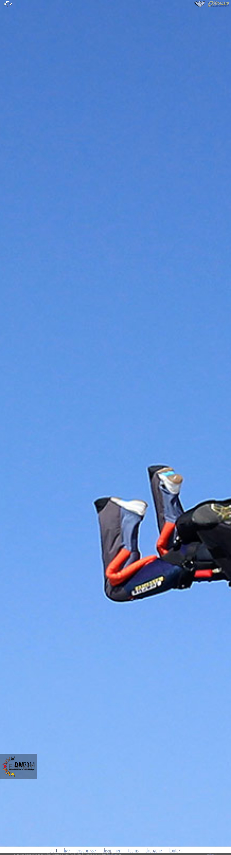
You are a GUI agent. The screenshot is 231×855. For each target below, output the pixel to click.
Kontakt (175, 850)
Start (53, 850)
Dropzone (153, 850)
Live (67, 850)
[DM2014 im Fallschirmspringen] (7, 6)
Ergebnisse (86, 850)
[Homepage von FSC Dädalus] (211, 6)
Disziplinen (112, 850)
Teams (133, 850)
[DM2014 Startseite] (18, 777)
